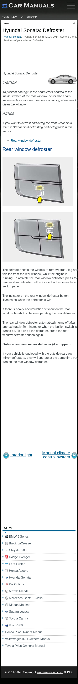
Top (21, 17)
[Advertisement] (39, 57)
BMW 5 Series (19, 536)
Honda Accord (18, 570)
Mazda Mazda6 (19, 591)
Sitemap (32, 17)
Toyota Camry (18, 618)
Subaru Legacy (19, 611)
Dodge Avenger (19, 557)
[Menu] (71, 9)
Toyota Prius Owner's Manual (25, 645)
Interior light (21, 455)
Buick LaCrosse (20, 543)
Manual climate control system (56, 455)
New (14, 17)
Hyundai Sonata (11, 36)
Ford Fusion (17, 564)
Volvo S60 (16, 625)
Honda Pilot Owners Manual (24, 632)
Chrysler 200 (17, 550)
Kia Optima (16, 584)
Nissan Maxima (19, 604)
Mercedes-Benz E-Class (26, 598)
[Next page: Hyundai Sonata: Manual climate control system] (74, 456)
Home (5, 17)
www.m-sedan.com (50, 672)
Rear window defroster (26, 140)
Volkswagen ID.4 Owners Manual (27, 639)
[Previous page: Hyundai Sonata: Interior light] (6, 456)
